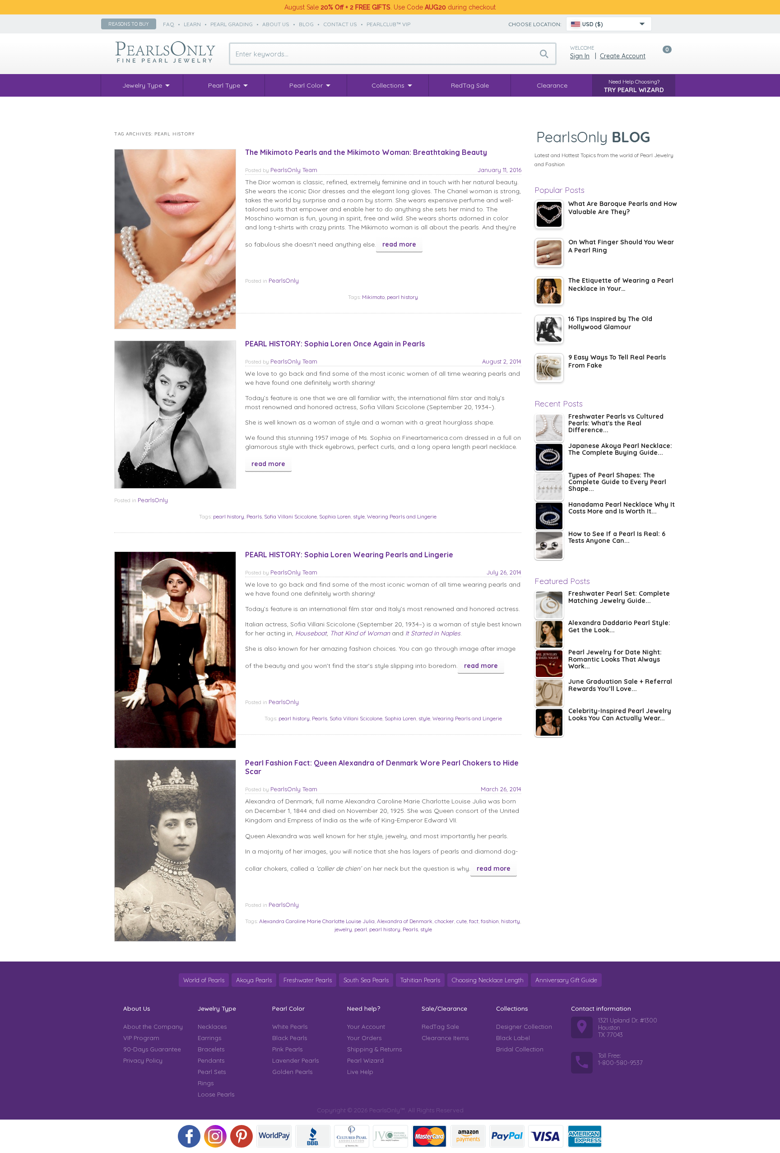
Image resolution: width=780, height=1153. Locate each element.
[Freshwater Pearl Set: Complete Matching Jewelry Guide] (549, 605)
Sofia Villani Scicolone (290, 516)
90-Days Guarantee (152, 1049)
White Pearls (289, 1026)
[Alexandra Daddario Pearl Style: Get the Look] (549, 634)
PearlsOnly (284, 280)
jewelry (343, 929)
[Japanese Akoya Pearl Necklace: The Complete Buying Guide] (549, 457)
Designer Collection (524, 1026)
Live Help (360, 1071)
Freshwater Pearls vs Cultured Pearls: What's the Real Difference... (616, 423)
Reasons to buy (128, 24)
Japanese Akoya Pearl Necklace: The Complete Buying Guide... (620, 450)
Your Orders (364, 1037)
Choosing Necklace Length (488, 980)
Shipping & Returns (374, 1049)
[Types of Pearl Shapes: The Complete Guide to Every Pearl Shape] (549, 486)
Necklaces (212, 1026)
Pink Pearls (287, 1049)
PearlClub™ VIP (388, 24)
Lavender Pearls (295, 1060)
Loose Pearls (216, 1094)
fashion (490, 921)
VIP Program (141, 1037)
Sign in (580, 56)
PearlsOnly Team (293, 169)
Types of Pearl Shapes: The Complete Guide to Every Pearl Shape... (617, 482)
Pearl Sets (212, 1071)
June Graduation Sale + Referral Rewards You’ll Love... (620, 685)
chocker (444, 921)
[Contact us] (664, 24)
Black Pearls (289, 1037)
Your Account (366, 1026)
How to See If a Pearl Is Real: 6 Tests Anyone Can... (616, 538)
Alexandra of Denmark (404, 921)
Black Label (513, 1037)
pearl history (402, 297)
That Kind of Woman (360, 633)
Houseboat (311, 633)
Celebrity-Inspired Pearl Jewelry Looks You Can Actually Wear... (619, 715)
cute (461, 921)
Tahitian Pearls (420, 980)
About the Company (153, 1026)
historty (510, 921)
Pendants (211, 1060)
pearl (360, 929)
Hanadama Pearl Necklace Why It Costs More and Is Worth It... (621, 508)
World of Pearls (203, 980)
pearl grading (231, 24)
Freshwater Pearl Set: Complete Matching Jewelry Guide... (619, 597)
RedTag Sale (440, 1026)
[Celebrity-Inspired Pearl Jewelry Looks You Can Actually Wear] (549, 722)
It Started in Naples (432, 633)
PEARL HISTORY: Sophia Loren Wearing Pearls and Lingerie (349, 554)
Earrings (209, 1037)
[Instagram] (215, 1136)
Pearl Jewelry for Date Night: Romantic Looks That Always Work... (615, 659)
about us (275, 24)
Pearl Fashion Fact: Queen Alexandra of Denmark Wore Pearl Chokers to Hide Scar (382, 767)
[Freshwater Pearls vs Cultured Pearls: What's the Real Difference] (549, 428)
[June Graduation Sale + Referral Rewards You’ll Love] (549, 693)
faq (168, 24)
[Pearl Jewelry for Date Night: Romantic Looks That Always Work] (549, 663)
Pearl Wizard (365, 1060)
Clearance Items (445, 1037)
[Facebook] (189, 1136)
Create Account (622, 56)
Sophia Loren (335, 516)
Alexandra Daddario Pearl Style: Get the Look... (619, 627)
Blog (306, 24)
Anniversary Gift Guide (566, 980)
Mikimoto (373, 297)
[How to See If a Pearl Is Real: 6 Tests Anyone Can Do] (549, 545)
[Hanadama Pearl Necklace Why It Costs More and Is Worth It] (549, 516)
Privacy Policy (142, 1060)
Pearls (254, 516)
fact (473, 921)
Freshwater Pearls (307, 980)
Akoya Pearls (254, 980)
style (359, 516)
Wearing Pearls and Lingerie (401, 516)
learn (192, 24)
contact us (340, 24)
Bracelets (211, 1049)
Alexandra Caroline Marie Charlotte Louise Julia (317, 921)
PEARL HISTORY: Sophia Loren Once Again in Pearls (335, 343)
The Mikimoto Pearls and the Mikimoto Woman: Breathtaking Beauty (366, 152)
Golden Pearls (292, 1071)
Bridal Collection (519, 1049)
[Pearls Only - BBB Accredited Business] (312, 1136)
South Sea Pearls (366, 980)
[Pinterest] (241, 1136)
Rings (206, 1083)
